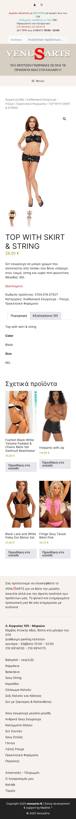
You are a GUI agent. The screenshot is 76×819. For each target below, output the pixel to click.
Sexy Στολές (14, 737)
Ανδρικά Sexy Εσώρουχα (23, 719)
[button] (64, 119)
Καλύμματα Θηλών (19, 725)
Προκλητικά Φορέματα (31, 103)
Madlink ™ (46, 807)
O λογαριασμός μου (19, 778)
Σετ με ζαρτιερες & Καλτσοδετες (28, 702)
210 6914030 (24, 26)
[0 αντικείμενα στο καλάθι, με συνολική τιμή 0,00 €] (41, 5)
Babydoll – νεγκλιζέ (19, 660)
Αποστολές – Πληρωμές (22, 772)
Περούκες (12, 761)
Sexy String (13, 678)
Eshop (48, 803)
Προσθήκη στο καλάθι (19, 467)
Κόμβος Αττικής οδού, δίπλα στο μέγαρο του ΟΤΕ (37, 630)
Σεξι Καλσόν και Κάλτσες (23, 696)
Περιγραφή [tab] (19, 315)
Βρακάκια (12, 672)
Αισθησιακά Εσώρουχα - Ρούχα (46, 299)
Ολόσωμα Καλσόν (18, 690)
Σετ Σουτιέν (13, 731)
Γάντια (10, 743)
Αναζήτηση (16, 40)
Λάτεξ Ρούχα (14, 749)
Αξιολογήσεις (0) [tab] (45, 315)
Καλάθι (10, 784)
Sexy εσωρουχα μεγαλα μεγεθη (28, 713)
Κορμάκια (12, 666)
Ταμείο (10, 790)
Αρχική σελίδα (14, 99)
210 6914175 (38, 26)
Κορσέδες (12, 684)
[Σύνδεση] (34, 5)
